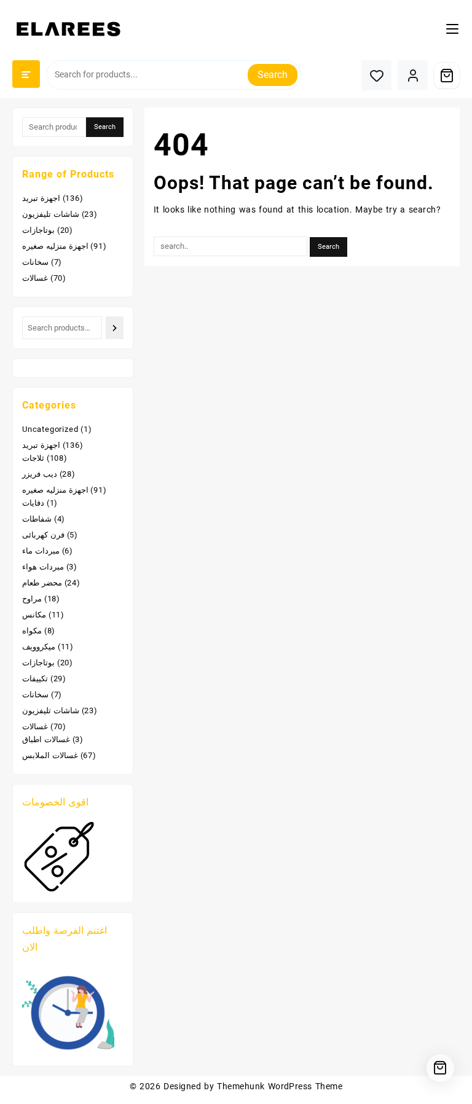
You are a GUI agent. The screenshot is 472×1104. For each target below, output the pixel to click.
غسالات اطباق (46, 739)
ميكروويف (38, 646)
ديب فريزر (39, 474)
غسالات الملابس (50, 755)
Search (273, 74)
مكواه (32, 630)
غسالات (35, 278)
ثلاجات (33, 458)
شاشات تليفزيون (50, 214)
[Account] (413, 75)
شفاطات (37, 518)
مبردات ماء (41, 550)
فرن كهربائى (43, 534)
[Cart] (446, 75)
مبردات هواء (43, 566)
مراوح (32, 598)
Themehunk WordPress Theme (279, 1086)
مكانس (34, 614)
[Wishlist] (376, 75)
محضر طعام (42, 582)
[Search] (114, 327)
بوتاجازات (38, 230)
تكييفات (35, 678)
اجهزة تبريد (41, 198)
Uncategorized (50, 429)
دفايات (33, 502)
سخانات (35, 262)
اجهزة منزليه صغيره (55, 246)
